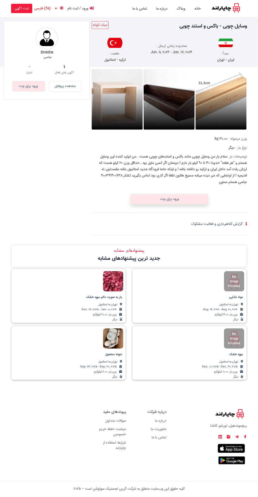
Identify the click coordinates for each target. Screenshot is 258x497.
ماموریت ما (158, 429)
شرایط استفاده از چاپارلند (114, 445)
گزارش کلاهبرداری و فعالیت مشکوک (217, 224)
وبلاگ (181, 8)
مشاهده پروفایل (65, 86)
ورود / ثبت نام (78, 8)
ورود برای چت (28, 86)
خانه (198, 8)
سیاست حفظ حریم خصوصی (112, 431)
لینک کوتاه (100, 25)
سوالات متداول (115, 420)
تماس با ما (140, 8)
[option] (221, 99)
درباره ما (162, 8)
